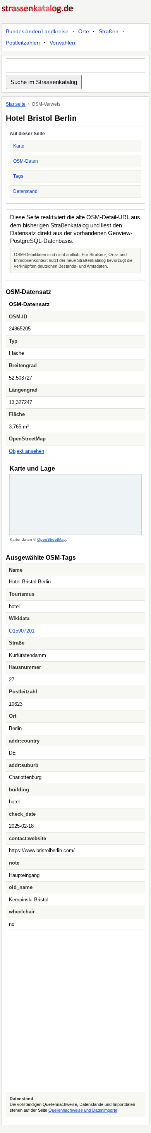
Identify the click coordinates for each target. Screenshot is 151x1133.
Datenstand (25, 191)
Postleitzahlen (23, 43)
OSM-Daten (25, 161)
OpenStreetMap (51, 539)
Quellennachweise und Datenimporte (82, 1110)
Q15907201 (21, 631)
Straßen (108, 31)
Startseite (16, 104)
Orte (83, 31)
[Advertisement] (75, 1011)
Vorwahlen (62, 43)
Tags (18, 176)
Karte (18, 146)
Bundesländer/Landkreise (37, 31)
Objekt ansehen (26, 451)
